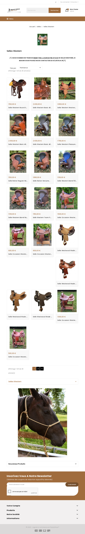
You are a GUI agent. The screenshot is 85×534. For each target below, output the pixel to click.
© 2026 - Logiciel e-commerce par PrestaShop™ (42, 527)
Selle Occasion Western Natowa (21, 357)
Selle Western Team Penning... (45, 217)
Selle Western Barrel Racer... (19, 217)
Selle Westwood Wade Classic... (69, 250)
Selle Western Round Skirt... (19, 108)
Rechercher (55, 10)
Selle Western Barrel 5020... (68, 181)
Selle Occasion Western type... (45, 254)
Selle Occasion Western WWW (69, 217)
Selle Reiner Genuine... (41, 181)
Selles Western (14, 381)
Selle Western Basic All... (42, 108)
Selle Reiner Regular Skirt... (18, 181)
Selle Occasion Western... (18, 254)
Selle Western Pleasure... (67, 144)
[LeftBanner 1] (42, 422)
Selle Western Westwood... (67, 108)
